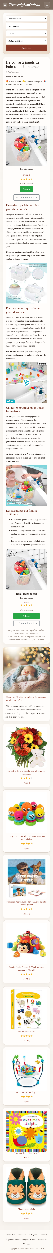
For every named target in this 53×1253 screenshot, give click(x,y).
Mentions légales (22, 1239)
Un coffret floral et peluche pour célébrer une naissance (26, 772)
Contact (33, 1239)
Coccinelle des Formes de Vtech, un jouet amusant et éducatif (26, 968)
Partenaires (42, 1239)
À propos (10, 1239)
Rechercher (26, 48)
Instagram (33, 1234)
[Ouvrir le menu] (47, 5)
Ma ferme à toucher (26, 1031)
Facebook (22, 1234)
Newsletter (10, 1234)
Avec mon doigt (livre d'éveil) (26, 1152)
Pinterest (43, 1234)
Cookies (26, 1243)
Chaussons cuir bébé (26, 1209)
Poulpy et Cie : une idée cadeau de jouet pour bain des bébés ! (26, 838)
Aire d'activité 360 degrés (26, 1092)
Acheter (27, 189)
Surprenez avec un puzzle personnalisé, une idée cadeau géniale (26, 903)
